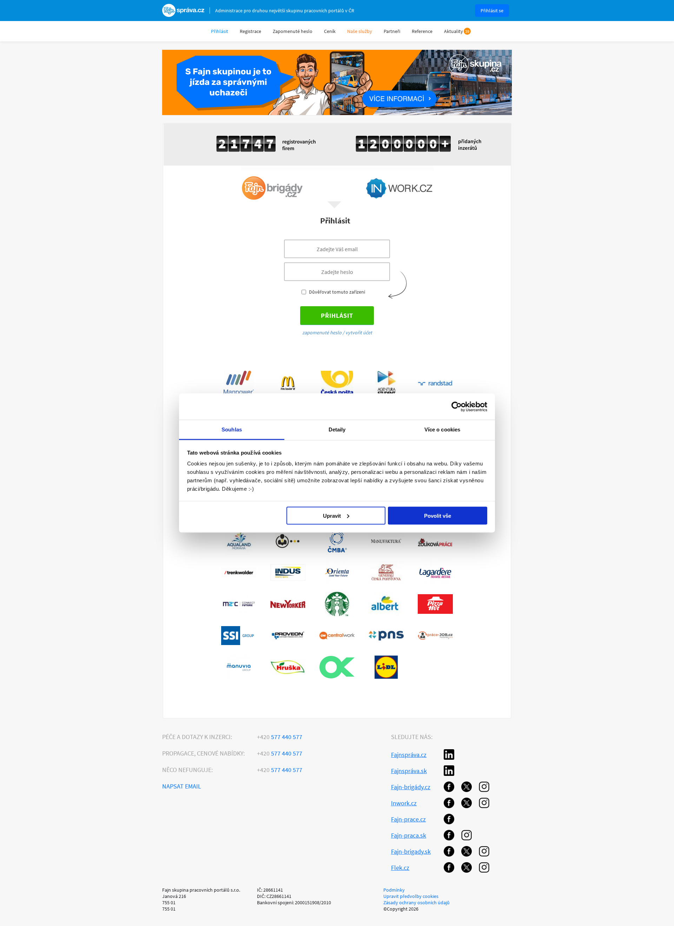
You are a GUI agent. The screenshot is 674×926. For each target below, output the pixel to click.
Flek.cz (400, 868)
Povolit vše (437, 515)
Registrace (250, 31)
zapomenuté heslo (322, 332)
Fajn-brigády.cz (410, 787)
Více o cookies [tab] (442, 429)
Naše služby (359, 31)
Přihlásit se (492, 10)
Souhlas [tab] (232, 429)
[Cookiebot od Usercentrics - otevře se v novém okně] (456, 406)
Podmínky (394, 890)
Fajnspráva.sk (409, 771)
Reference (422, 31)
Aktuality (453, 31)
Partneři (392, 31)
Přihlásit (219, 31)
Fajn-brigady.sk (411, 851)
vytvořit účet (358, 332)
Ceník (330, 31)
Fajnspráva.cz (409, 755)
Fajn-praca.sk (408, 835)
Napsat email (181, 786)
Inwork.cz (404, 803)
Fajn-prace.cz (408, 819)
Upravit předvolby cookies (410, 896)
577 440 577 (279, 737)
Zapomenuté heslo (292, 31)
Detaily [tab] (337, 429)
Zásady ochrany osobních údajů (416, 902)
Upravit (332, 515)
